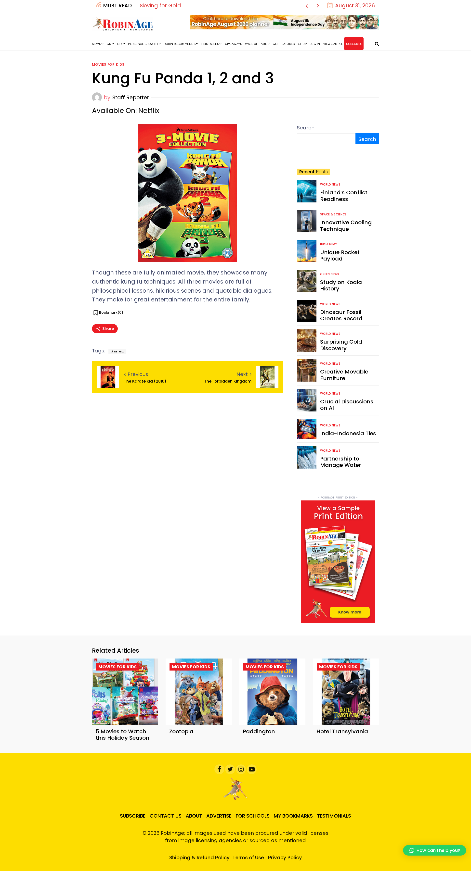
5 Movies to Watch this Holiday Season (122, 735)
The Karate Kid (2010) (145, 381)
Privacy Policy (285, 857)
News (96, 44)
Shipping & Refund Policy (199, 857)
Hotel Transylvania (342, 731)
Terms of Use (248, 857)
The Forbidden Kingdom (227, 381)
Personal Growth (143, 44)
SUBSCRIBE (354, 44)
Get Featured (284, 44)
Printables (210, 44)
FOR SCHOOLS (253, 815)
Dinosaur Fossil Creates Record (341, 315)
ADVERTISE (219, 815)
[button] (306, 5)
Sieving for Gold (156, 5)
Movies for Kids (108, 64)
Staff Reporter (130, 97)
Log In (315, 44)
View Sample (333, 44)
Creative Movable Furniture (344, 375)
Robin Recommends (180, 44)
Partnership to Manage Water (340, 462)
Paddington (259, 731)
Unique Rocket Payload (340, 255)
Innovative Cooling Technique (346, 226)
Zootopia (181, 731)
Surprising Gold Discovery (341, 345)
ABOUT (194, 815)
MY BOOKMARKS (293, 815)
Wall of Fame (256, 44)
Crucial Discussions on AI (346, 405)
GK (109, 44)
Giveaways (233, 44)
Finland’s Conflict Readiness (343, 196)
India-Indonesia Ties (348, 433)
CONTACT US (166, 815)
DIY (119, 44)
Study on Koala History (341, 285)
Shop (302, 44)
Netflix (119, 351)
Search (305, 127)
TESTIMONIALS (334, 815)
